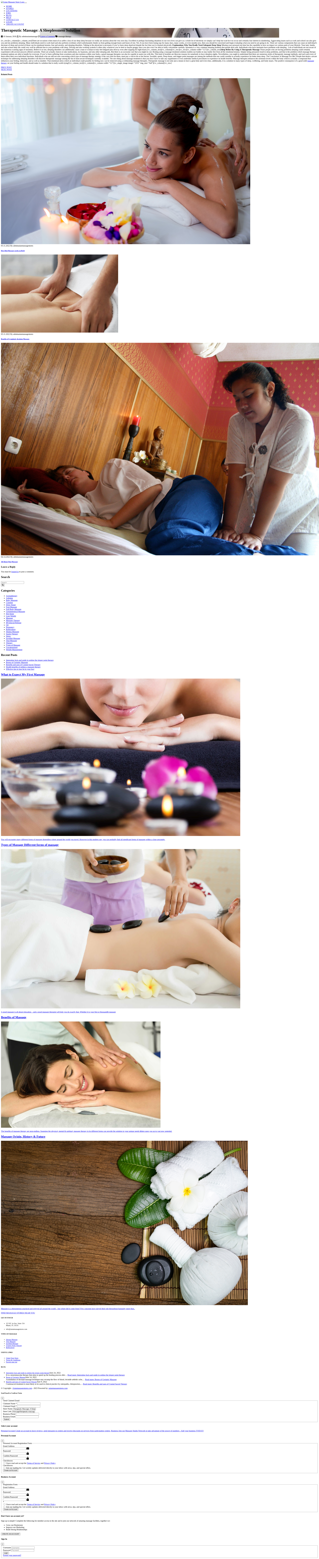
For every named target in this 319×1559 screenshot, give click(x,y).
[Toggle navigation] (26, 2)
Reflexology (11, 629)
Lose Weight (11, 616)
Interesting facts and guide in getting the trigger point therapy (30, 660)
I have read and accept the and (30, 1463)
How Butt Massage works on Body (13, 251)
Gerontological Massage (15, 611)
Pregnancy (10, 627)
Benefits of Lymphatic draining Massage (15, 339)
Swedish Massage (13, 638)
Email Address (8, 1446)
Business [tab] (157, 1431)
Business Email (9, 1417)
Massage (9, 618)
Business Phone (9, 1414)
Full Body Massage (13, 609)
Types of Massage (13, 645)
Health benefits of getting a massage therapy (23, 667)
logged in (15, 572)
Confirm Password (10, 1456)
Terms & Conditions (13, 1360)
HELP (8, 17)
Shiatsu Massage (12, 632)
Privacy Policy (50, 1463)
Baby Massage (12, 600)
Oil (7, 625)
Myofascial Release (13, 623)
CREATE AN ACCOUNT (10, 1534)
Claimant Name (10, 1403)
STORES (10, 8)
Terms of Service (33, 1463)
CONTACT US (12, 20)
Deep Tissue (11, 605)
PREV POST (6, 67)
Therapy (9, 643)
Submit (6, 1419)
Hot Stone (10, 614)
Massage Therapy (13, 620)
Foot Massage (11, 607)
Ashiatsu (9, 598)
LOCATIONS (11, 11)
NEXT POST (6, 69)
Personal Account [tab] (56, 1431)
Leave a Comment (47, 36)
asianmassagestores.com (58, 1388)
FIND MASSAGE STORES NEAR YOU (18, 1313)
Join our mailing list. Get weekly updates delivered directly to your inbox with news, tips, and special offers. (48, 1468)
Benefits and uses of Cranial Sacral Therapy (23, 665)
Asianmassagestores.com (22, 1388)
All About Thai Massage (9, 562)
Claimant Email (10, 1406)
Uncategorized (11, 647)
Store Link (7, 1411)
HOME (9, 6)
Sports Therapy (12, 634)
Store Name (8, 1409)
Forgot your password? (12, 1555)
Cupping (9, 603)
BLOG (9, 15)
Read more (96, 1375)
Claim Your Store (12, 1358)
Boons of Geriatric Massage (17, 662)
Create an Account (10, 1470)
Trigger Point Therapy (14, 1346)
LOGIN (9, 22)
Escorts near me (11, 1362)
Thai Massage (11, 641)
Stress (8, 636)
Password (7, 1451)
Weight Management (14, 650)
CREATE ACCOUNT (15, 24)
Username (7, 1548)
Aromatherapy (11, 596)
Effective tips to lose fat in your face (20, 669)
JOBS (8, 13)
